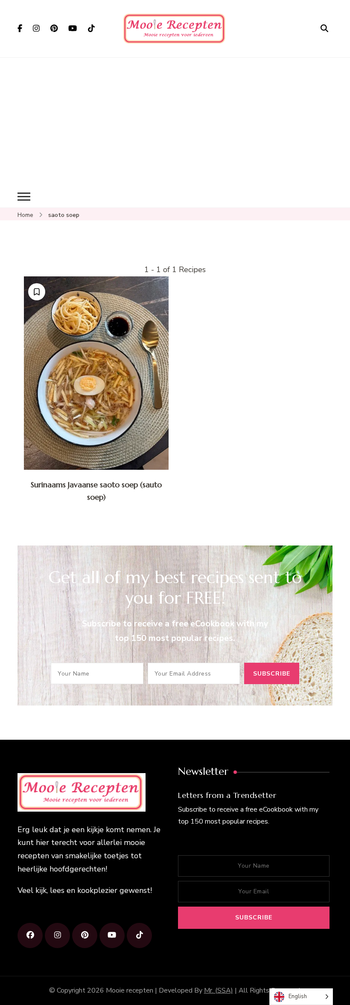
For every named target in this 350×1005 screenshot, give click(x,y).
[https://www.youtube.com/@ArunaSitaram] (112, 935)
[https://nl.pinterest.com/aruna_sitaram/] (84, 935)
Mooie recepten (129, 990)
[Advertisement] (175, 122)
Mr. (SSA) (218, 990)
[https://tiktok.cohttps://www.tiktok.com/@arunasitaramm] (139, 935)
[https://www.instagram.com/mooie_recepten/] (57, 935)
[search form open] (324, 28)
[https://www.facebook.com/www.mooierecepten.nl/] (30, 935)
